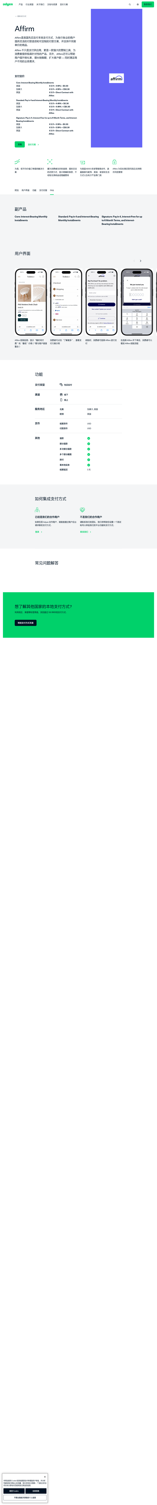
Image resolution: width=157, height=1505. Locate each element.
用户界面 (25, 190)
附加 (17, 190)
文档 (20, 144)
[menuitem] (20, 4)
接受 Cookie (14, 1491)
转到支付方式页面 (25, 623)
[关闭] (45, 1477)
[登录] (138, 4)
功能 (34, 190)
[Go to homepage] (8, 4)
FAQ (52, 190)
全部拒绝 (36, 1491)
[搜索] (130, 4)
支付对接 (43, 190)
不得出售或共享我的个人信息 (25, 1498)
